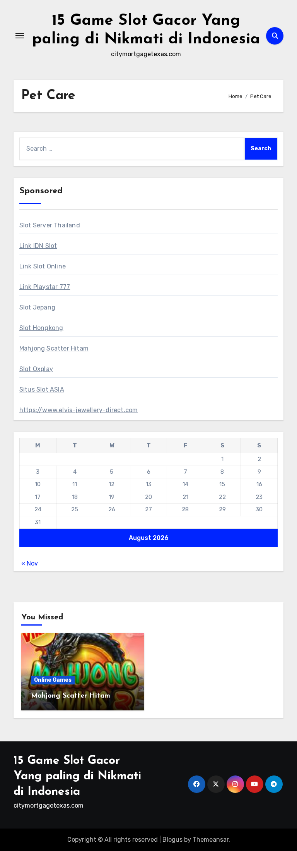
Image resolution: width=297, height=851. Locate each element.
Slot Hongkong (41, 328)
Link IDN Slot (38, 245)
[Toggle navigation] (20, 35)
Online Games (53, 680)
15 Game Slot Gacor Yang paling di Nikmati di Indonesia (77, 776)
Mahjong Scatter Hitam (54, 348)
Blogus (172, 839)
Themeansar (211, 839)
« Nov (29, 563)
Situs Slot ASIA (41, 389)
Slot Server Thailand (49, 225)
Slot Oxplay (36, 369)
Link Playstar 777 (44, 287)
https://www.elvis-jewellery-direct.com (78, 410)
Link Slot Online (42, 266)
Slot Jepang (37, 307)
